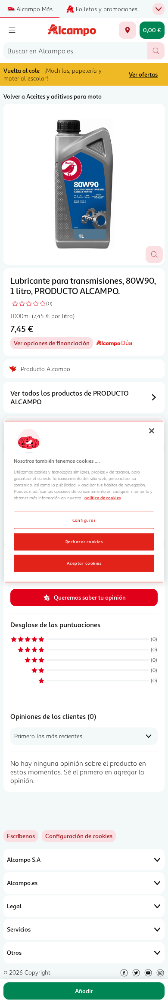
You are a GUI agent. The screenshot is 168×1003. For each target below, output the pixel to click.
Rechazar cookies (84, 541)
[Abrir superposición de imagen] (154, 254)
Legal (14, 906)
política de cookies (102, 497)
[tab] (84, 184)
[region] (84, 502)
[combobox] (75, 50)
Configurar (84, 519)
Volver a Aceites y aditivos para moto (52, 96)
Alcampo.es (22, 882)
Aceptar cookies (84, 562)
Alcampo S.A (23, 859)
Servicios (19, 929)
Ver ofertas (143, 74)
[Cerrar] (151, 430)
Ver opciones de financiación (53, 344)
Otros (14, 952)
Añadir (84, 990)
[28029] (127, 30)
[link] (79, 836)
